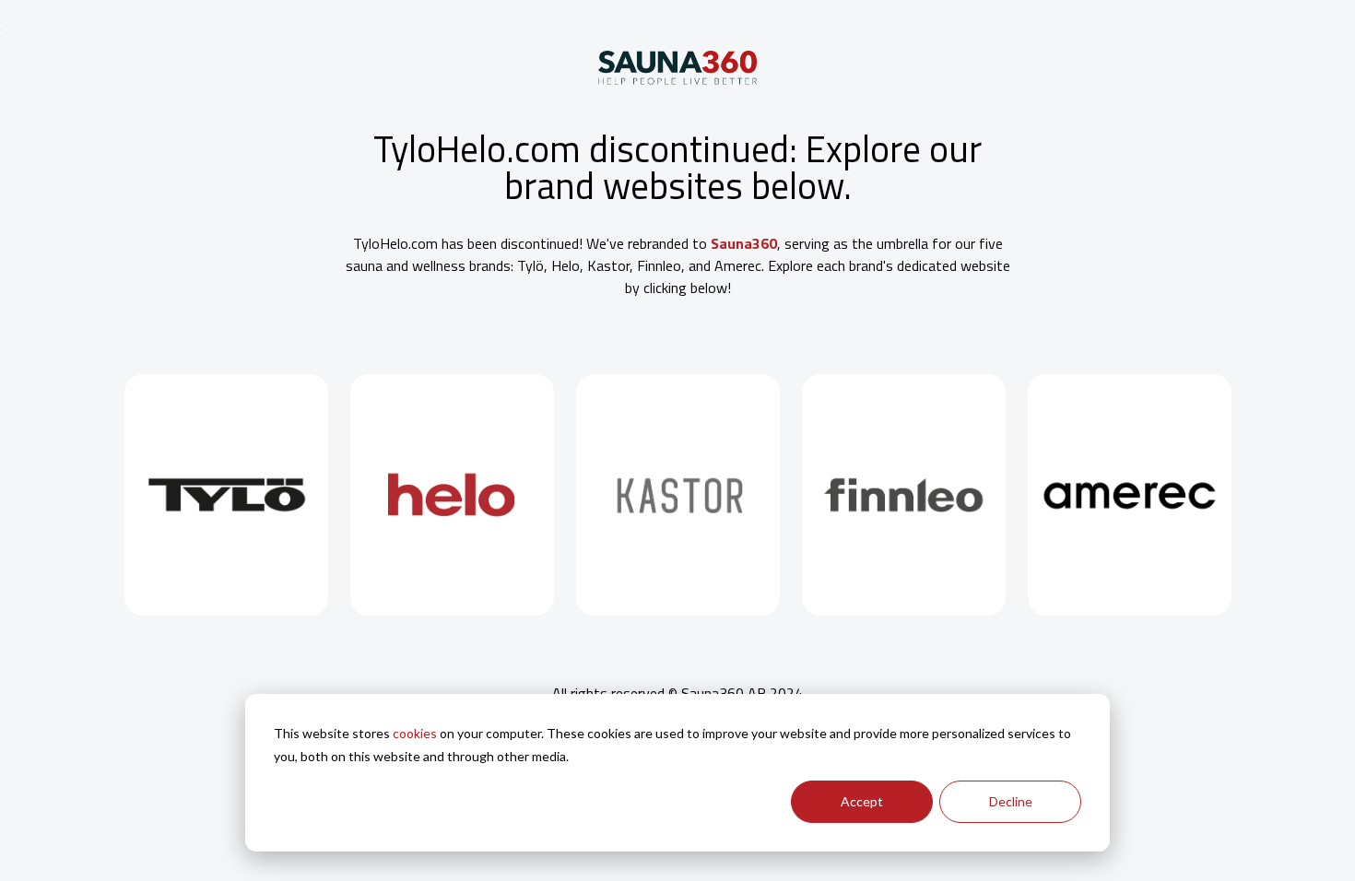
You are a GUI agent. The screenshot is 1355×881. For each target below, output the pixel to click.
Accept (862, 801)
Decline (1010, 801)
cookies (415, 733)
